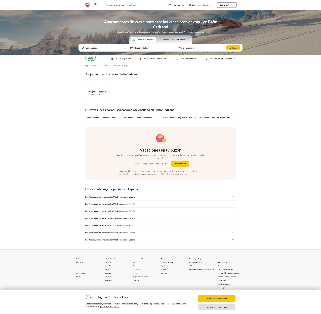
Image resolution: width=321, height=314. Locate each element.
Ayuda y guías (165, 266)
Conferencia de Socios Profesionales (201, 269)
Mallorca (108, 262)
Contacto (136, 280)
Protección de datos (224, 284)
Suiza (78, 269)
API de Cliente (194, 266)
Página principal (91, 66)
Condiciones (222, 280)
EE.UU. (78, 277)
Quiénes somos (223, 262)
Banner (163, 269)
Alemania (79, 262)
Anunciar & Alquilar (168, 262)
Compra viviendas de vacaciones (228, 273)
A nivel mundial (110, 277)
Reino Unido (80, 273)
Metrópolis (108, 280)
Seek (134, 262)
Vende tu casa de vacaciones (227, 277)
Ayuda (135, 273)
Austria (78, 266)
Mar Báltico (108, 269)
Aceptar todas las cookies (217, 298)
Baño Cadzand (105, 66)
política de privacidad (109, 306)
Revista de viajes (138, 266)
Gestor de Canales (195, 262)
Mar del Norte (109, 266)
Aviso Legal (221, 288)
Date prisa (221, 266)
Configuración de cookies (217, 307)
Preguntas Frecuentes (140, 277)
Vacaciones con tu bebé (225, 269)
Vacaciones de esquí (120, 66)
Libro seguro (137, 269)
